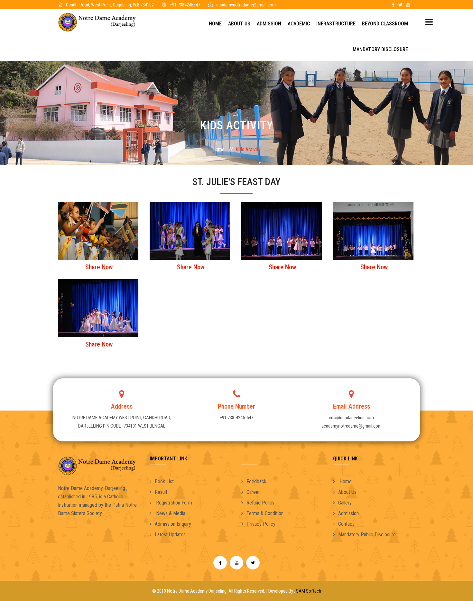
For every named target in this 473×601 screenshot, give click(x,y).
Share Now (99, 267)
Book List (164, 481)
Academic (299, 24)
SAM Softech (308, 591)
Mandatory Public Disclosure (367, 535)
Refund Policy (260, 503)
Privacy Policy (260, 524)
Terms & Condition (264, 513)
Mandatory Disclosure (380, 49)
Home (215, 24)
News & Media (170, 513)
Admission (269, 24)
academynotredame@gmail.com (246, 4)
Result (161, 492)
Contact (346, 524)
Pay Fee (293, 4)
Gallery (345, 503)
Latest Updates (170, 535)
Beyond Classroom (385, 24)
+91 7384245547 (185, 4)
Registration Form (173, 503)
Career (253, 492)
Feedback (256, 481)
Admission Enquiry (173, 524)
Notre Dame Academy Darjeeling (197, 591)
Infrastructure (336, 24)
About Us (239, 24)
